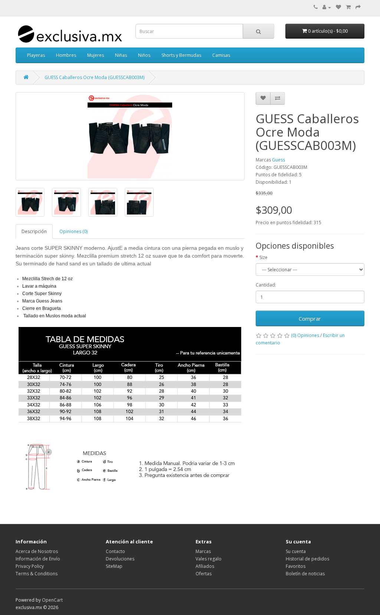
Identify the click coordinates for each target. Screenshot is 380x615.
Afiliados (205, 566)
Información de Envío (38, 559)
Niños (144, 55)
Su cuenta (296, 551)
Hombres (66, 55)
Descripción (34, 231)
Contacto (115, 551)
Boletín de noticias (305, 573)
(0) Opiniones (305, 335)
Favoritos (295, 566)
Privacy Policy (30, 566)
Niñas (121, 55)
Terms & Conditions (37, 573)
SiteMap (114, 566)
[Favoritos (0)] (338, 7)
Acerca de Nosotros (37, 551)
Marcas (203, 551)
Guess (278, 160)
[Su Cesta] (348, 7)
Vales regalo (209, 559)
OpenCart (52, 600)
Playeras (36, 55)
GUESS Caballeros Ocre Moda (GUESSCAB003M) (94, 77)
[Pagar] (358, 7)
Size (263, 257)
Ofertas (204, 573)
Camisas (221, 55)
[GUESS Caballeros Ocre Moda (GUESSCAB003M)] (130, 136)
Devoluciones (120, 559)
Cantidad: (266, 285)
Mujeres (95, 55)
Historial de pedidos (307, 559)
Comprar (310, 318)
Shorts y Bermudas (181, 55)
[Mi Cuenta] (326, 7)
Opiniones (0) (73, 231)
